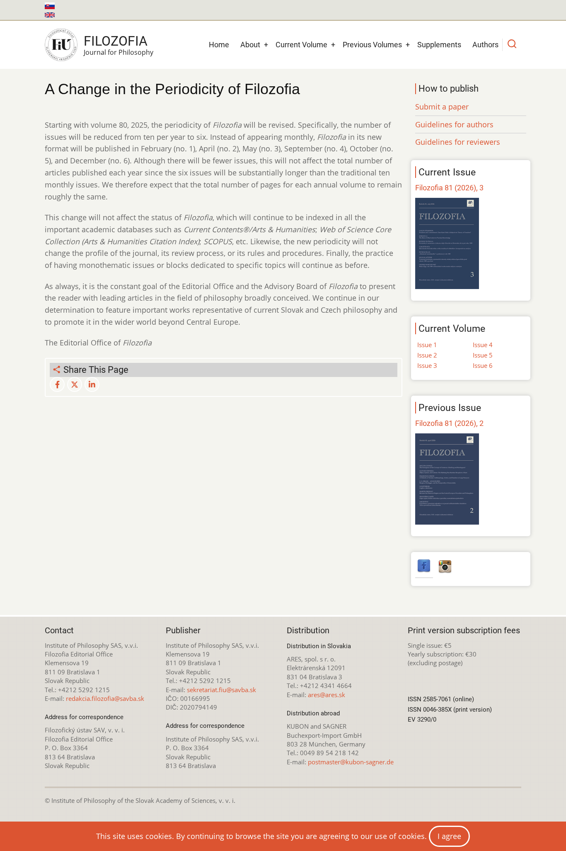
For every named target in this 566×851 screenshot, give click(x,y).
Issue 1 (427, 344)
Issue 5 (483, 355)
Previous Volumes (372, 44)
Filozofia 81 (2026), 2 (449, 423)
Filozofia (116, 41)
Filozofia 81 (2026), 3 (449, 187)
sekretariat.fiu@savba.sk (221, 690)
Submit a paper (442, 107)
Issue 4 (483, 344)
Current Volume (301, 44)
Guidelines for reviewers (457, 142)
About (250, 44)
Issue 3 (427, 365)
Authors (485, 44)
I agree (449, 836)
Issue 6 (483, 365)
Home (219, 44)
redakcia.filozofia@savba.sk (105, 698)
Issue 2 (427, 355)
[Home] (61, 44)
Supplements (439, 44)
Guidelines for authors (454, 124)
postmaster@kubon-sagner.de (351, 762)
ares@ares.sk (326, 695)
